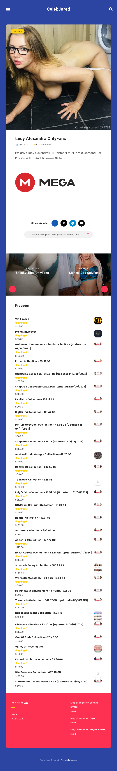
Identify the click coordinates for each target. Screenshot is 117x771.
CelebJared (58, 9)
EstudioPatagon (69, 760)
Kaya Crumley (98, 729)
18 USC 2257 (18, 718)
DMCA (14, 714)
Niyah (93, 718)
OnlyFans (17, 31)
